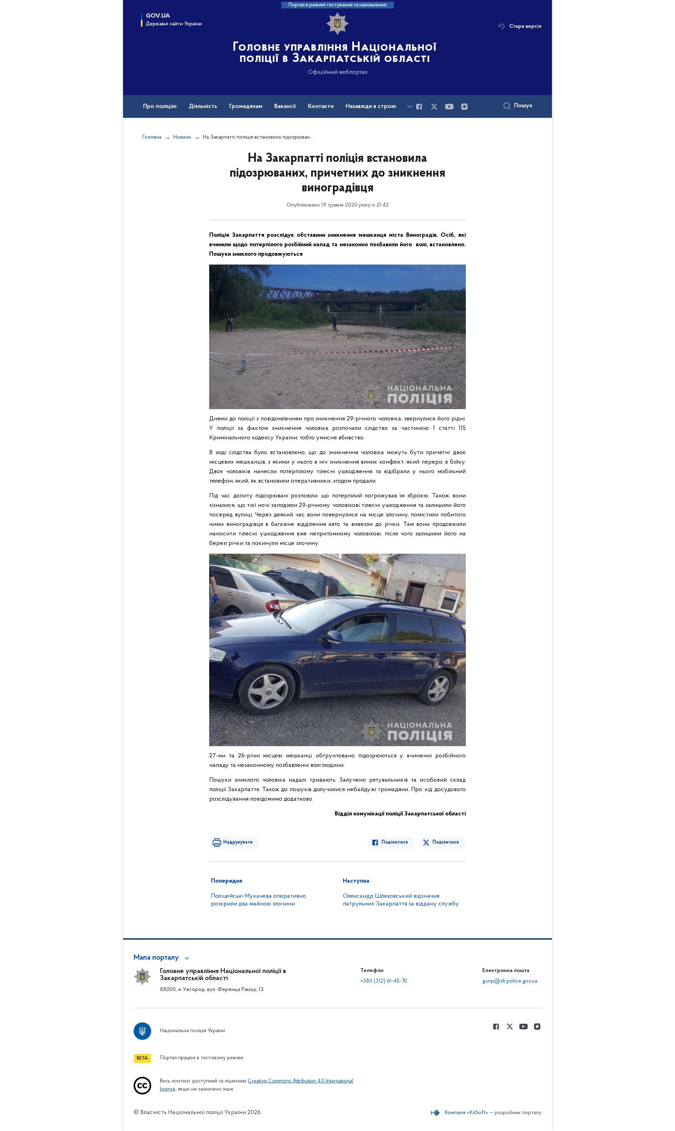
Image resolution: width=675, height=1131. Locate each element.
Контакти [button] (321, 106)
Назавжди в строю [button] (371, 106)
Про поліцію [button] (160, 106)
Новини (182, 137)
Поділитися (394, 842)
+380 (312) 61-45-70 (383, 981)
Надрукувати (238, 842)
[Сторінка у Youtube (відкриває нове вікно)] (449, 106)
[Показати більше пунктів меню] (409, 106)
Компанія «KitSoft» (466, 1113)
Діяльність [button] (203, 106)
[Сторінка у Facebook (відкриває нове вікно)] (419, 106)
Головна (151, 137)
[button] (163, 958)
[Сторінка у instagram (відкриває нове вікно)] (464, 106)
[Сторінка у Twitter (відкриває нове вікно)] (434, 106)
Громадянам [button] (245, 106)
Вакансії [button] (285, 106)
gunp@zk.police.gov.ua (509, 981)
